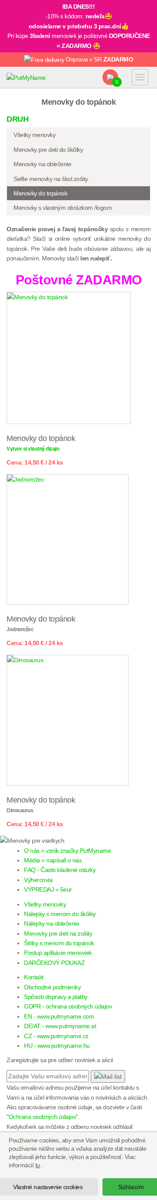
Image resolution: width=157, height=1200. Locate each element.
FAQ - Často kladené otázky (60, 869)
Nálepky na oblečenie (51, 923)
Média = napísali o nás (53, 860)
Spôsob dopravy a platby (56, 996)
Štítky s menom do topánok (59, 943)
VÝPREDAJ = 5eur (48, 889)
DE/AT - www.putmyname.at (60, 1025)
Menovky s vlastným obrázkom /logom (63, 207)
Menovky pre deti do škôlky (48, 149)
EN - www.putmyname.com (59, 1016)
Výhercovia (38, 879)
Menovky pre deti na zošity (58, 933)
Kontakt (34, 977)
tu (37, 1165)
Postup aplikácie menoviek (58, 952)
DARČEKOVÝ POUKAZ (54, 962)
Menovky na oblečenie (42, 164)
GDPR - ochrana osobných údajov (68, 1006)
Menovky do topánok (40, 193)
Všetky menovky (34, 134)
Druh (17, 119)
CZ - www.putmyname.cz (56, 1035)
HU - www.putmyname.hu (57, 1045)
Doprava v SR (99, 59)
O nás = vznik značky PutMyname (67, 850)
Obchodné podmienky (52, 987)
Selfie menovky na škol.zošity (51, 178)
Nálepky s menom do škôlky (60, 913)
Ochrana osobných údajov (42, 1116)
